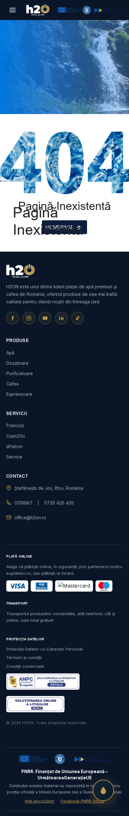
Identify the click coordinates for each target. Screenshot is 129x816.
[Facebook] (12, 318)
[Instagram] (29, 318)
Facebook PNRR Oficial (82, 801)
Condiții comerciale (25, 666)
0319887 (23, 502)
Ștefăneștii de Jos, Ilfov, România (48, 488)
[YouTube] (45, 318)
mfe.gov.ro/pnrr (39, 801)
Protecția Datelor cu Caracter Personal (44, 648)
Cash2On (15, 436)
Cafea (12, 383)
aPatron (14, 446)
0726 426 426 (59, 502)
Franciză (15, 425)
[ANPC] (43, 681)
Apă (10, 352)
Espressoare (19, 394)
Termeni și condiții (24, 657)
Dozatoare (17, 363)
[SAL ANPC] (35, 704)
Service (14, 456)
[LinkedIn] (61, 318)
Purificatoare (19, 373)
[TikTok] (77, 318)
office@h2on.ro (30, 517)
